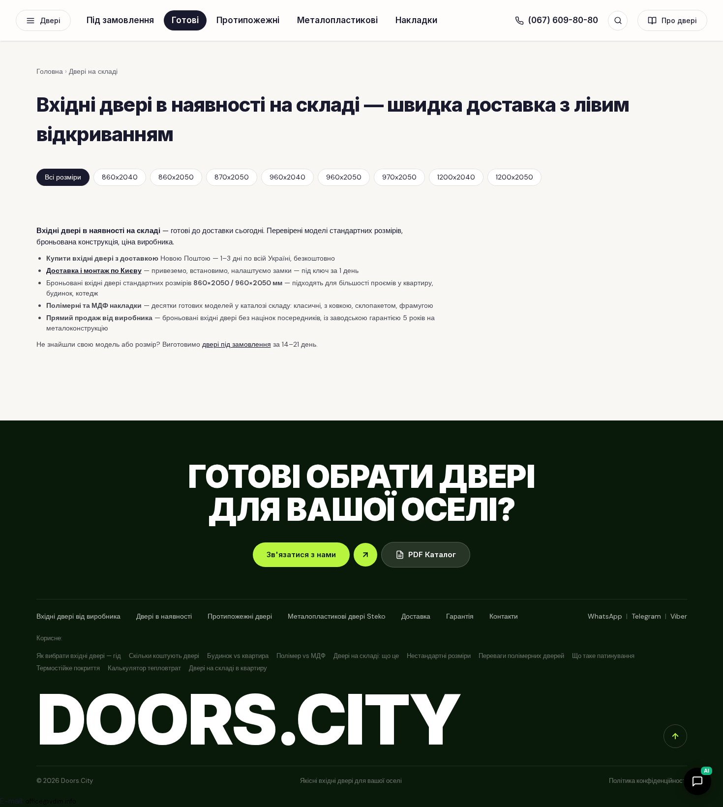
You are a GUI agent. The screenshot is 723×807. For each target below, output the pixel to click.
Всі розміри (63, 177)
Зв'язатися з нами (301, 554)
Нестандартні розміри (439, 656)
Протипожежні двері (240, 616)
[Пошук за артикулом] (618, 20)
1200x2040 (456, 177)
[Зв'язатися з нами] (365, 555)
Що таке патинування (603, 656)
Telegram (646, 616)
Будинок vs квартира (238, 656)
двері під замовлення (236, 344)
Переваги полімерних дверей (521, 656)
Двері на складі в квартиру (228, 668)
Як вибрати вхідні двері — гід (78, 656)
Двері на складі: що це (366, 656)
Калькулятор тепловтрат (144, 668)
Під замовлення (120, 20)
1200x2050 (514, 177)
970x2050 (399, 177)
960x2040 (287, 177)
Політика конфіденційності (648, 781)
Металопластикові (337, 20)
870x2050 (231, 177)
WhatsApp (605, 616)
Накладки (416, 20)
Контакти (503, 616)
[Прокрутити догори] (675, 736)
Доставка (415, 616)
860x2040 (120, 177)
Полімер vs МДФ (301, 656)
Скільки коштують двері (164, 656)
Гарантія (460, 616)
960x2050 (344, 177)
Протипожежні (247, 20)
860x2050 (176, 177)
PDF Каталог (432, 554)
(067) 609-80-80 (563, 20)
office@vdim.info (51, 801)
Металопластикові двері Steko (337, 616)
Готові (185, 20)
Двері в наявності (164, 616)
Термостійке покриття (68, 668)
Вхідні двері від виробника (78, 616)
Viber (678, 616)
